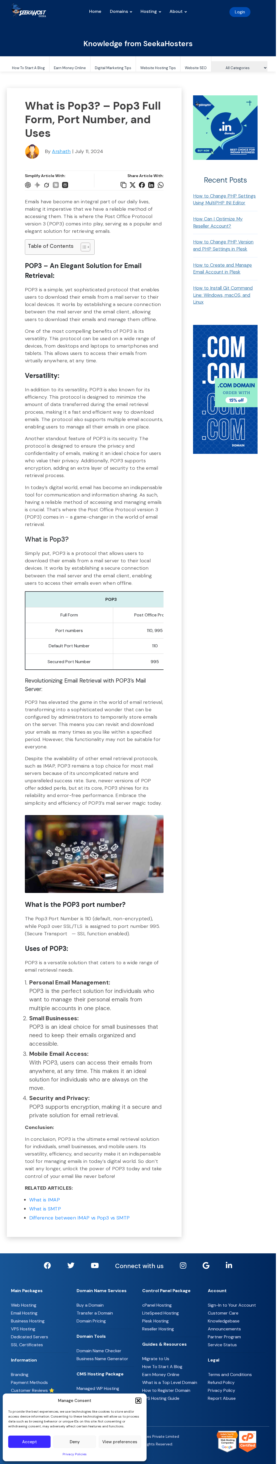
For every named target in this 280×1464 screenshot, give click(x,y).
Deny (75, 1442)
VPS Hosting (23, 1329)
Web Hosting (23, 1305)
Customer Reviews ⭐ (32, 1390)
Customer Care (223, 1313)
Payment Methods (29, 1382)
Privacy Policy (221, 1390)
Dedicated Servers (29, 1337)
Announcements (224, 1329)
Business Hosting (28, 1321)
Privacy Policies (75, 1454)
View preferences (119, 1442)
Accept (29, 1442)
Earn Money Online (70, 68)
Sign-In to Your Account (232, 1305)
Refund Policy (221, 1382)
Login (240, 12)
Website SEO (196, 68)
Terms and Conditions (230, 1374)
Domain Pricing (91, 1321)
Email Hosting (24, 1313)
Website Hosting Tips (158, 68)
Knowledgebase (224, 1321)
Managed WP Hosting (98, 1388)
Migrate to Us (155, 1359)
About (176, 11)
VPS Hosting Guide (160, 1398)
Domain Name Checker (99, 1351)
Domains (119, 11)
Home (95, 11)
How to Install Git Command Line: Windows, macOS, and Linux (223, 295)
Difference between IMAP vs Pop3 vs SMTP (79, 1218)
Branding (19, 1374)
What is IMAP (44, 1200)
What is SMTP (45, 1209)
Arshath (61, 151)
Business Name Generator (102, 1359)
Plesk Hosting (155, 1321)
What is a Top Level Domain (169, 1382)
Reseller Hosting (158, 1329)
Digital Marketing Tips (113, 68)
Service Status (222, 1345)
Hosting (149, 11)
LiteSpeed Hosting (160, 1313)
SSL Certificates (27, 1345)
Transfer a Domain (95, 1313)
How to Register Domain (166, 1390)
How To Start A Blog (28, 68)
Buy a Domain (90, 1305)
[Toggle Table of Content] (83, 247)
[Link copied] (123, 184)
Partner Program (224, 1337)
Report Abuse (222, 1398)
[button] (138, 1400)
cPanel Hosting (157, 1305)
